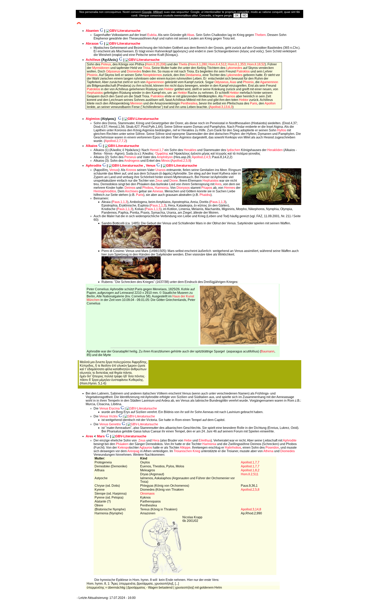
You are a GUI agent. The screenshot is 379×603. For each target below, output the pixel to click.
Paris (253, 103)
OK (237, 15)
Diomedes (134, 71)
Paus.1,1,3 (119, 202)
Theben (260, 35)
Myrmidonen (101, 68)
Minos (165, 160)
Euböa (152, 35)
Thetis (183, 64)
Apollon (270, 103)
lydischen (233, 150)
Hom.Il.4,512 (217, 64)
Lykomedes (234, 68)
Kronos (131, 170)
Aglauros (145, 447)
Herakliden (275, 150)
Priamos (229, 96)
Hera (155, 440)
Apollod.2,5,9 (181, 160)
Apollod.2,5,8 (250, 489)
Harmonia (162, 187)
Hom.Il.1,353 (237, 64)
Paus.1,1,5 (152, 209)
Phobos (147, 187)
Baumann (267, 351)
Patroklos (243, 71)
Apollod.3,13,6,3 (221, 107)
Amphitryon (165, 157)
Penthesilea (189, 103)
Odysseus (113, 71)
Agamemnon (155, 82)
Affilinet (157, 11)
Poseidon (272, 447)
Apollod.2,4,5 (201, 157)
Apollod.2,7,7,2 (115, 141)
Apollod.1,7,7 (250, 462)
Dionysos (183, 187)
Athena (268, 451)
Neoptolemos (152, 75)
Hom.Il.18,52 (256, 64)
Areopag (133, 451)
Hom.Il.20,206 (155, 64)
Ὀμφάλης (161, 153)
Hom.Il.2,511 (249, 474)
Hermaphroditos (105, 191)
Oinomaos (147, 493)
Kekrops (123, 447)
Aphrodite (289, 440)
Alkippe (185, 447)
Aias (233, 82)
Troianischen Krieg (187, 451)
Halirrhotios (233, 447)
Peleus (106, 64)
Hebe (188, 440)
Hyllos (281, 130)
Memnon (136, 103)
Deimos (130, 187)
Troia (146, 68)
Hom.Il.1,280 (198, 64)
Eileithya (205, 440)
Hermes (229, 187)
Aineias (157, 191)
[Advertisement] (17, 71)
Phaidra (205, 194)
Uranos (160, 170)
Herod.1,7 (157, 150)
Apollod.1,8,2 (250, 470)
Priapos (206, 187)
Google (147, 11)
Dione (173, 180)
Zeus (158, 180)
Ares (218, 184)
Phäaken (122, 444)
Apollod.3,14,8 (251, 509)
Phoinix (92, 75)
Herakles (190, 150)
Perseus (130, 157)
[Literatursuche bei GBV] (123, 31)
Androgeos (132, 160)
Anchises (131, 191)
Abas (190, 35)
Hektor (169, 89)
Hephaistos (95, 92)
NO (244, 15)
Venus (113, 170)
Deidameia (193, 75)
